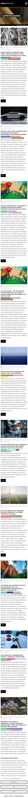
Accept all (14, 782)
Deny (14, 791)
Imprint (6, 796)
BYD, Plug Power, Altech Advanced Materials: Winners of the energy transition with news (12, 512)
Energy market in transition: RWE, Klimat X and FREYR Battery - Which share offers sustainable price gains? (13, 54)
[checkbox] (1, 778)
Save (14, 787)
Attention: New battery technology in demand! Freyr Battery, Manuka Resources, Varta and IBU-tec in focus (14, 207)
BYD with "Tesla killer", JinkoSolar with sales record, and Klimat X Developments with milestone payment (14, 133)
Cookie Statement (19, 796)
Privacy (11, 796)
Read (3, 101)
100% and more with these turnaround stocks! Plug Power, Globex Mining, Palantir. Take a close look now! (14, 446)
